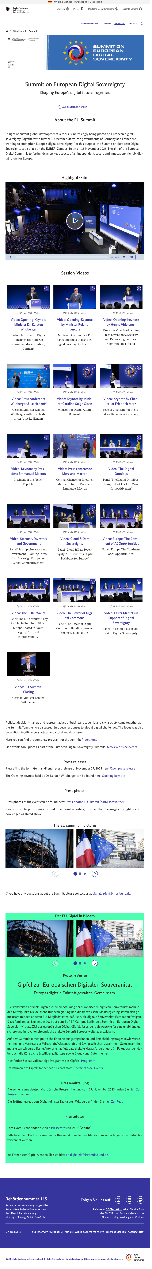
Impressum (56, 1232)
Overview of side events (121, 747)
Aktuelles (17, 31)
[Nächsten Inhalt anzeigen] (95, 874)
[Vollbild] (139, 257)
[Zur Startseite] (17, 12)
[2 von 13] (80, 873)
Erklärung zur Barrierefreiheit (84, 1232)
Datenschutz (136, 1232)
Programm (88, 1061)
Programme (89, 739)
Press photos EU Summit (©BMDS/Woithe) (95, 802)
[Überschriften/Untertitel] (124, 257)
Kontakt (42, 1232)
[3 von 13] (85, 874)
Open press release (122, 768)
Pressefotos (59, 1128)
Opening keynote (113, 776)
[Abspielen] (74, 220)
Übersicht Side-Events (88, 1068)
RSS (34, 1232)
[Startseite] (7, 31)
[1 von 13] (75, 874)
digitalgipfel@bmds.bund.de (89, 1155)
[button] (39, 848)
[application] (74, 221)
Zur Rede (117, 1101)
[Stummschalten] (131, 257)
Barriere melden (116, 1232)
